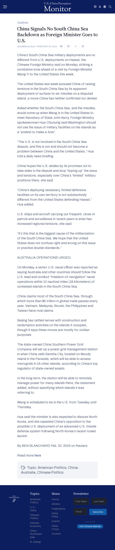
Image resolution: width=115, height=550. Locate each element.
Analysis (22, 22)
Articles (56, 504)
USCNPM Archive (26, 46)
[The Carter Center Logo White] (14, 499)
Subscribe (98, 512)
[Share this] (68, 46)
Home (55, 499)
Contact (56, 533)
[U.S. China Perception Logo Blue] (57, 6)
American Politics (52, 468)
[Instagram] (95, 6)
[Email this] (61, 46)
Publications (58, 508)
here (37, 455)
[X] (99, 6)
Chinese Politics (50, 472)
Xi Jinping (35, 541)
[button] (5, 7)
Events (56, 521)
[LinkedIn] (104, 6)
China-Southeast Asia (36, 534)
